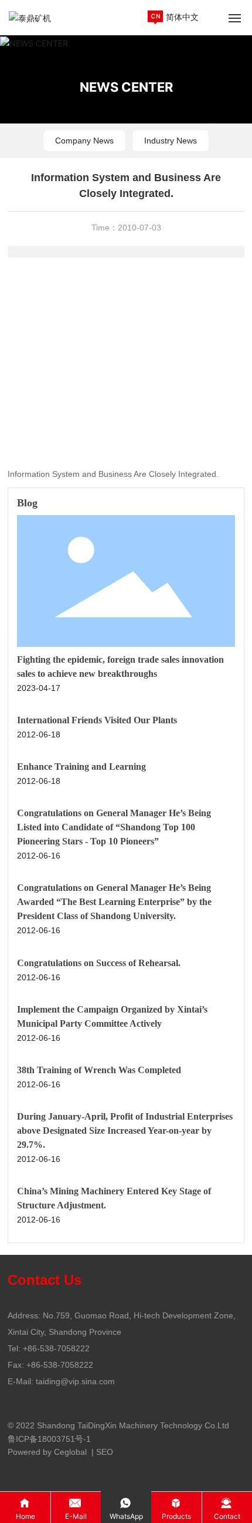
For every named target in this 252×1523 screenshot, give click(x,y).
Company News (84, 140)
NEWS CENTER (126, 86)
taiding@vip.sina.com (75, 1381)
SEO (104, 1452)
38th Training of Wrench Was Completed (99, 1070)
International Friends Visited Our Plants (97, 720)
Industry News (170, 140)
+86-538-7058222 (56, 1348)
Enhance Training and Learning (81, 766)
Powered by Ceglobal (47, 1452)
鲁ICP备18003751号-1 (49, 1439)
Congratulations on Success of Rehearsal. (99, 963)
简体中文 (182, 17)
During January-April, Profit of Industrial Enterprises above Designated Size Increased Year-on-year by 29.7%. (125, 1130)
